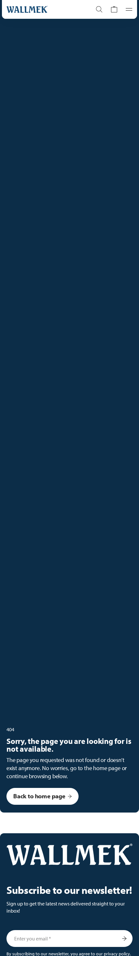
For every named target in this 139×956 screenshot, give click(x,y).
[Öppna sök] (99, 9)
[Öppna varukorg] (114, 9)
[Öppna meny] (127, 9)
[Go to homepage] (42, 9)
